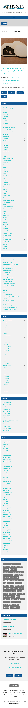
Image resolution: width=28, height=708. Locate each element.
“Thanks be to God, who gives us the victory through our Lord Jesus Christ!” (13, 70)
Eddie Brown (6, 411)
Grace (4, 110)
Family (4, 193)
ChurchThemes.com (14, 703)
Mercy (12, 585)
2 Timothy (6, 350)
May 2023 (5, 523)
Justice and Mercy (8, 268)
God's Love (6, 165)
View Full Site (14, 685)
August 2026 (6, 442)
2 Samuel (6, 378)
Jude (5, 361)
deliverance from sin (18, 566)
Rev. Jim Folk (15, 77)
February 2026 (7, 455)
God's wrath (13, 569)
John (5, 329)
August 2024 (6, 494)
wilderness (6, 607)
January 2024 (6, 510)
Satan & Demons (7, 235)
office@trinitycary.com (15, 667)
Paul (15, 591)
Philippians (7, 342)
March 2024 (6, 505)
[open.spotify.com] (17, 671)
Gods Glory (6, 136)
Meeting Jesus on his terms (10, 260)
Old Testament (7, 365)
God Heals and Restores (15, 633)
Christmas (5, 147)
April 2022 (5, 552)
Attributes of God (8, 132)
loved (20, 583)
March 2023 (6, 527)
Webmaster (9, 697)
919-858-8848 (15, 663)
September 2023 (7, 519)
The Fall (5, 121)
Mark (5, 325)
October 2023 (6, 516)
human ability (7, 577)
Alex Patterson (7, 402)
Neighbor (5, 119)
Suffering (5, 162)
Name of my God (19, 585)
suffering (14, 602)
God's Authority (7, 176)
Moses (4, 180)
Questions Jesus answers (10, 307)
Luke (5, 327)
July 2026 (5, 444)
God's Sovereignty (8, 108)
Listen (20, 92)
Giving (4, 204)
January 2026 (6, 457)
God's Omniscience (8, 206)
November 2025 (7, 461)
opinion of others (8, 591)
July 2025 (5, 470)
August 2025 (6, 468)
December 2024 (7, 486)
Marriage (5, 114)
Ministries (12, 692)
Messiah (5, 217)
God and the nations (8, 626)
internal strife (7, 580)
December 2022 (7, 534)
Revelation (6, 363)
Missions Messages (8, 305)
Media (5, 692)
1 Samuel (6, 376)
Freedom (5, 134)
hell (15, 574)
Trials (4, 213)
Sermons (4, 23)
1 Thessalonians (8, 346)
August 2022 (6, 543)
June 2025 (5, 472)
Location (22, 690)
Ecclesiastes (7, 387)
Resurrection (6, 80)
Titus (5, 352)
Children (5, 149)
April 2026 (5, 450)
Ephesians (6, 340)
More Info (9, 675)
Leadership (6, 215)
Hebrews (6, 355)
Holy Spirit (20, 574)
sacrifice (13, 599)
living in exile (10, 583)
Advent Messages (7, 294)
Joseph (5, 169)
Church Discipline (7, 130)
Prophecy (5, 228)
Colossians (6, 344)
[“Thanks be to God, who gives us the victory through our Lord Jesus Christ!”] (14, 63)
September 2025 (7, 466)
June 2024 (5, 499)
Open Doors (20, 588)
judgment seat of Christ (17, 580)
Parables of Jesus (7, 281)
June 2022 (5, 547)
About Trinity (14, 690)
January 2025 (6, 483)
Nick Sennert (6, 430)
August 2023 (6, 521)
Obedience (6, 141)
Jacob (4, 143)
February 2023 (7, 530)
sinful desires (7, 602)
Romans (6, 333)
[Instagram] (10, 671)
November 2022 (7, 536)
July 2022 (5, 545)
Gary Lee (5, 424)
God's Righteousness (8, 200)
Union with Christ (8, 270)
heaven (10, 574)
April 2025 (5, 477)
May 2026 (5, 448)
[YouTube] (15, 671)
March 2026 (6, 453)
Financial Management (9, 127)
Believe (5, 566)
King (5, 583)
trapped (16, 604)
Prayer (4, 211)
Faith (4, 173)
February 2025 (7, 481)
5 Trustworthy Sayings (9, 309)
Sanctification (7, 160)
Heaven (5, 198)
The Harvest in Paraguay (9, 619)
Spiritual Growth (7, 239)
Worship (5, 248)
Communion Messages (9, 283)
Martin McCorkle (7, 404)
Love (4, 178)
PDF (4, 96)
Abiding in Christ (7, 262)
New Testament (7, 320)
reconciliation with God (9, 596)
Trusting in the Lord (8, 277)
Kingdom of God (7, 209)
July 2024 (5, 497)
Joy (4, 125)
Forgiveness (6, 220)
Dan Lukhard (6, 426)
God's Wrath (6, 187)
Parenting (5, 171)
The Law (5, 156)
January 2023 (6, 532)
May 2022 (5, 549)
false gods (6, 569)
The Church (6, 242)
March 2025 (6, 479)
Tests (4, 226)
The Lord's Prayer (8, 604)
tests (19, 602)
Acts (5, 331)
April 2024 (5, 503)
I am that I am (15, 577)
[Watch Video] (13, 622)
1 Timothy (6, 348)
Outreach (5, 224)
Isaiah (5, 389)
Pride (4, 154)
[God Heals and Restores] (5, 636)
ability (19, 564)
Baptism (5, 191)
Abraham (5, 112)
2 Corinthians (6, 272)
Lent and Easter (7, 275)
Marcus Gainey (7, 428)
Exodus (5, 244)
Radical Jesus (13, 593)
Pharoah (20, 591)
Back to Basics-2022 (8, 285)
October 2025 (6, 464)
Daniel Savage (7, 415)
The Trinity (6, 246)
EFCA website (18, 697)
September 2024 (7, 492)
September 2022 (7, 541)
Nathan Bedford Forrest (9, 588)
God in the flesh (7, 572)
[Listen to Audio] (15, 622)
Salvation (5, 138)
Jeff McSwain (6, 418)
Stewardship (6, 195)
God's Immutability (8, 158)
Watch (12, 92)
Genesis (6, 367)
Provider (6, 593)
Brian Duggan (6, 413)
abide (5, 564)
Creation (5, 182)
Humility (5, 167)
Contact (21, 695)
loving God (6, 585)
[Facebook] (12, 671)
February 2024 (7, 508)
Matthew (6, 323)
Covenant (5, 145)
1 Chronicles (7, 382)
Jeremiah (6, 391)
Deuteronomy (7, 372)
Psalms (6, 384)
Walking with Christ (8, 300)
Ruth (4, 292)
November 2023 (7, 514)
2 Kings (6, 380)
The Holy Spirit (7, 202)
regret (17, 596)
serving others (20, 599)
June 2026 (5, 446)
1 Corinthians (7, 83)
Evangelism (6, 151)
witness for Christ (14, 607)
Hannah (5, 574)
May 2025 (5, 475)
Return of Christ (15, 80)
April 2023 (5, 525)
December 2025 (7, 459)
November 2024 (7, 488)
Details (4, 92)
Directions (18, 675)
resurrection (6, 599)
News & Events (21, 692)
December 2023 (7, 512)
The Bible (5, 116)
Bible (10, 566)
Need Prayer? (8, 695)
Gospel (5, 189)
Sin (4, 237)
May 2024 (5, 501)
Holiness (5, 222)
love (16, 583)
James (5, 357)
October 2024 (6, 490)
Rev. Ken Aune (6, 407)
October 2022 (6, 538)
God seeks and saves (18, 572)
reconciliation (21, 593)
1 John (5, 359)
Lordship (5, 123)
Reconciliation (7, 231)
